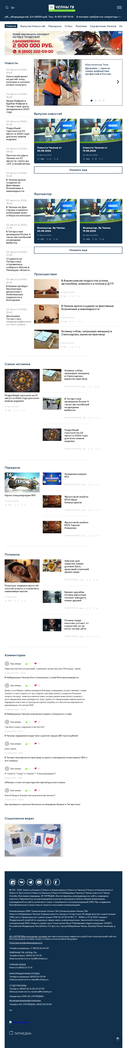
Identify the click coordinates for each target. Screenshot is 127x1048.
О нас (69, 26)
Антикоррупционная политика (25, 1000)
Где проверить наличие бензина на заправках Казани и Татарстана (42, 804)
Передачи (55, 26)
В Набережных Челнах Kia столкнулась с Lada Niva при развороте (42, 677)
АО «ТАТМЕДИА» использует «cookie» (28, 936)
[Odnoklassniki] (48, 882)
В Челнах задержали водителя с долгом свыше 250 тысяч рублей (41, 735)
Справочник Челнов (103, 26)
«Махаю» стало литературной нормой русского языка (35, 782)
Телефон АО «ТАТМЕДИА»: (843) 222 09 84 (30, 1004)
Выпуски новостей (32, 26)
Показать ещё (78, 169)
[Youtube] (39, 882)
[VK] (21, 882)
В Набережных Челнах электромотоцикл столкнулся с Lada (38, 714)
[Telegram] (30, 882)
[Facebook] (56, 882)
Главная (11, 26)
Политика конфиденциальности (25, 943)
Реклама (81, 26)
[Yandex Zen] (12, 882)
